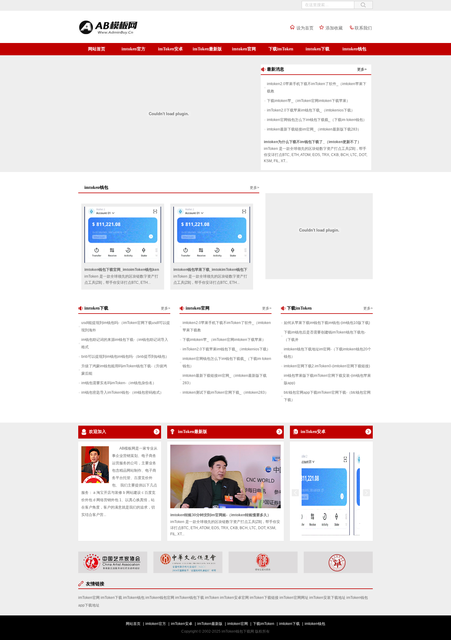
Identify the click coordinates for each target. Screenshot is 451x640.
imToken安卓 (170, 49)
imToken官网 (89, 597)
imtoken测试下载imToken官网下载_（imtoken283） (225, 392)
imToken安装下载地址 (327, 597)
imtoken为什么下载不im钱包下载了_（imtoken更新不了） (312, 142)
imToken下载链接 (264, 597)
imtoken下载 (318, 49)
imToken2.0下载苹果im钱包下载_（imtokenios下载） (311, 110)
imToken (212, 597)
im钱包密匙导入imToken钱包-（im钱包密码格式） (122, 392)
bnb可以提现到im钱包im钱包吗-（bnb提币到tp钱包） (125, 356)
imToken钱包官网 (159, 597)
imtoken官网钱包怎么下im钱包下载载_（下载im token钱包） (317, 120)
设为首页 (305, 27)
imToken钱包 (134, 597)
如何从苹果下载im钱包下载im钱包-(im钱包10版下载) (327, 323)
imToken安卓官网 (234, 597)
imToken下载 (111, 597)
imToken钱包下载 (189, 597)
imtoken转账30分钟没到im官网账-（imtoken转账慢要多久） (220, 515)
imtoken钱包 (354, 49)
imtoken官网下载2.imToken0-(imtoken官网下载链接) (327, 366)
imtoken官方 (133, 49)
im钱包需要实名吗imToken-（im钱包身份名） (118, 383)
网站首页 (96, 49)
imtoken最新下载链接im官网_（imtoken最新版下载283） (314, 129)
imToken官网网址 (293, 597)
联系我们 (363, 27)
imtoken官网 (244, 49)
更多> (362, 69)
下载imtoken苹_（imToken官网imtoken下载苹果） (308, 101)
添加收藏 (334, 27)
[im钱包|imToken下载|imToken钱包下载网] (121, 35)
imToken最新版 (207, 49)
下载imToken (280, 49)
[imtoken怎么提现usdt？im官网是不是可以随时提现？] (312, 534)
